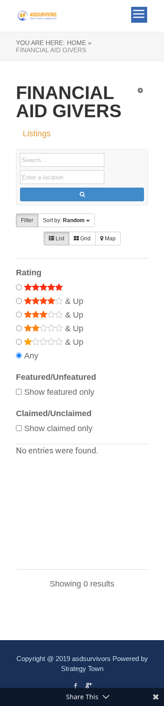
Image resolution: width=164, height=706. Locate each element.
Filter (27, 220)
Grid (85, 238)
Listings (37, 133)
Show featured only (59, 392)
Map (109, 238)
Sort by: (64, 220)
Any (31, 355)
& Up (73, 301)
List (59, 238)
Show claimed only (58, 428)
